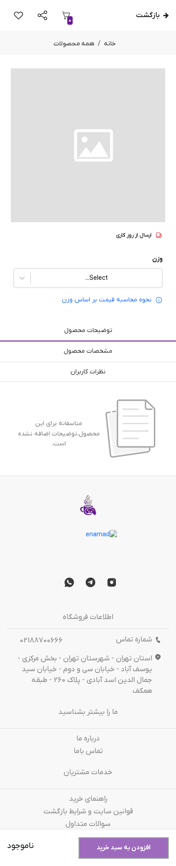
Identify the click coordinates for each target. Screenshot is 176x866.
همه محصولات (73, 44)
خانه (110, 44)
